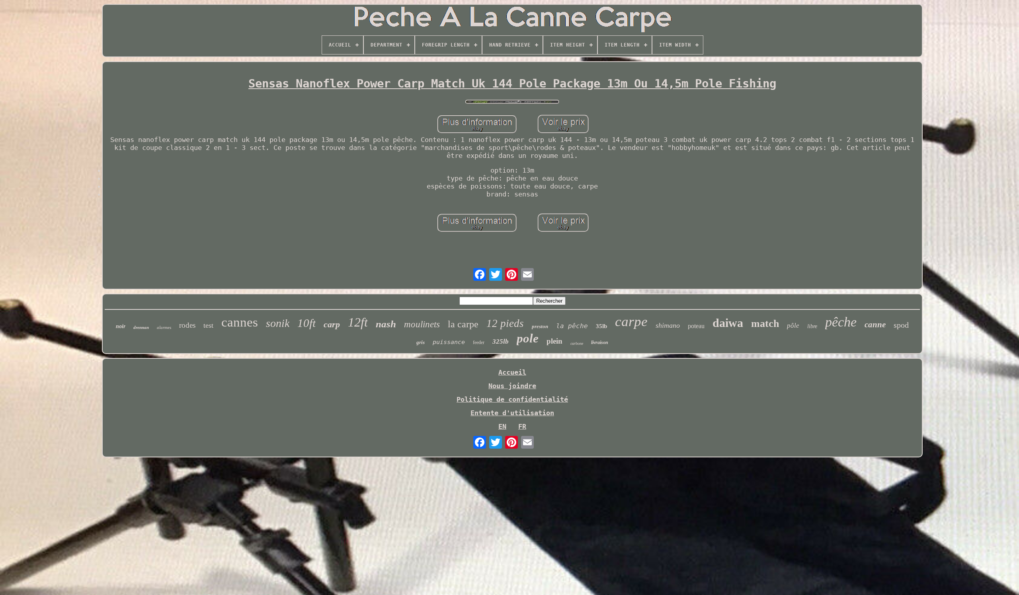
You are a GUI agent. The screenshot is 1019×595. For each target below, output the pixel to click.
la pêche (572, 326)
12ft (358, 322)
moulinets (422, 324)
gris (420, 342)
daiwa (728, 322)
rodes (187, 325)
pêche (841, 322)
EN (502, 426)
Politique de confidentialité (512, 399)
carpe (631, 321)
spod (901, 325)
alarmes (164, 327)
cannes (239, 322)
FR (522, 426)
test (208, 325)
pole (528, 338)
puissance (449, 342)
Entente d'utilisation (512, 413)
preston (540, 326)
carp (332, 324)
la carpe (463, 324)
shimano (668, 325)
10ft (306, 323)
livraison (599, 342)
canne (875, 324)
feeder (478, 342)
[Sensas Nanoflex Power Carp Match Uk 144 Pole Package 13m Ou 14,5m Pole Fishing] (512, 102)
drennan (141, 327)
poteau (696, 326)
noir (120, 326)
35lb (601, 326)
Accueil (512, 372)
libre (812, 326)
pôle (793, 325)
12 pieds (505, 323)
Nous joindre (512, 386)
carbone (576, 343)
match (765, 323)
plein (554, 341)
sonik (277, 323)
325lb (500, 341)
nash (386, 324)
